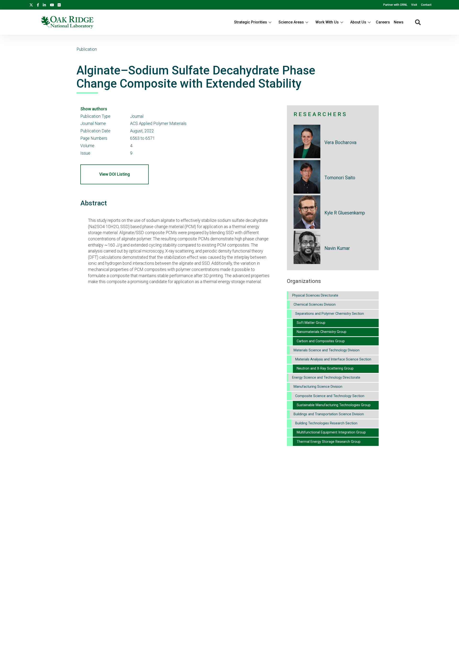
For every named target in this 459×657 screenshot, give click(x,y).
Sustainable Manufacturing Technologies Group (334, 405)
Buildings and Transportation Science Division (329, 414)
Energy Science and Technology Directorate (326, 378)
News (399, 22)
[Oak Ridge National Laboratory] (67, 22)
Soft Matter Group (311, 323)
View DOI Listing (114, 174)
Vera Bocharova (340, 142)
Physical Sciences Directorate (315, 295)
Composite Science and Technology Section (329, 396)
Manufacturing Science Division (318, 387)
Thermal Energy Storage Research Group (329, 442)
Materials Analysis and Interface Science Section (333, 359)
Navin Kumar (337, 248)
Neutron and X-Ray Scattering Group (325, 368)
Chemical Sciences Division (315, 305)
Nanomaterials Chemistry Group (321, 332)
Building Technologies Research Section (326, 423)
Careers (383, 22)
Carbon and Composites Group (321, 341)
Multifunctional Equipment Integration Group (331, 432)
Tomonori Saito (339, 177)
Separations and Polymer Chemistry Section (329, 314)
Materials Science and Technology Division (327, 350)
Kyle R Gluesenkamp (344, 213)
